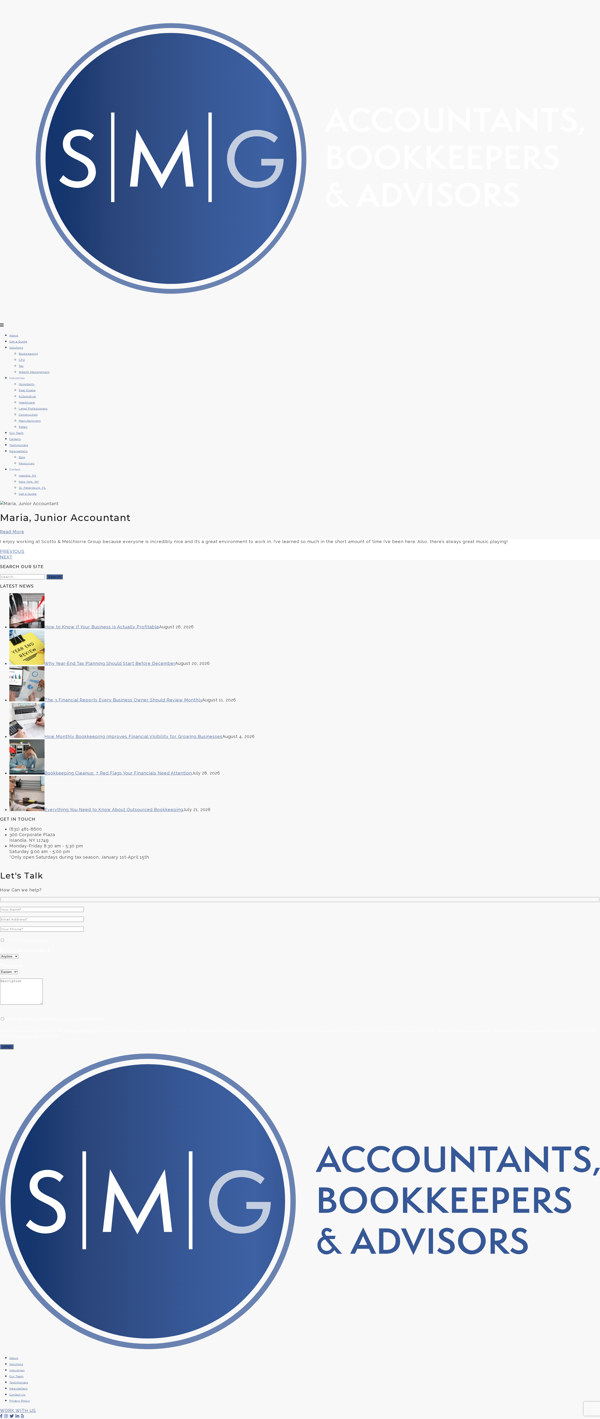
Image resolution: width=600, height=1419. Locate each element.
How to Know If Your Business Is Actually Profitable (102, 626)
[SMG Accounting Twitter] (12, 1416)
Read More (12, 531)
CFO (22, 359)
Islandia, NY (27, 475)
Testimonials (18, 445)
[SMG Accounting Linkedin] (17, 1416)
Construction (28, 414)
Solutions (16, 347)
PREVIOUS (12, 551)
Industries (17, 1370)
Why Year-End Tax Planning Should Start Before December (110, 663)
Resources (26, 463)
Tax (21, 366)
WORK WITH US (18, 1410)
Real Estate (27, 390)
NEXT (6, 557)
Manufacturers (30, 420)
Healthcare (27, 402)
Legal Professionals (33, 408)
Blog (22, 457)
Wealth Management (34, 372)
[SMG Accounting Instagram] (6, 1416)
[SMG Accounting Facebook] (1, 1416)
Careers (15, 439)
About (13, 335)
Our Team (16, 433)
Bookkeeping (28, 353)
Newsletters (18, 451)
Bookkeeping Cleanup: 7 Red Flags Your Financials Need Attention (118, 773)
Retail (23, 426)
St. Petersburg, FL (32, 487)
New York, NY (29, 481)
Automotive (27, 396)
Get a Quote (18, 341)
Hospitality (27, 384)
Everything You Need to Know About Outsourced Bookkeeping (114, 809)
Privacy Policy (79, 1031)
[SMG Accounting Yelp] (22, 1416)
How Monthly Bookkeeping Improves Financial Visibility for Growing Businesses (133, 736)
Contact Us (17, 1394)
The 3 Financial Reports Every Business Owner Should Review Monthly (123, 699)
